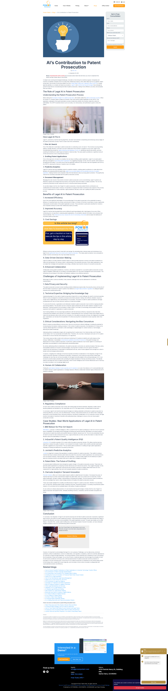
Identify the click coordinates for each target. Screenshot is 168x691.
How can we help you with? (113, 38)
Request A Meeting (72, 536)
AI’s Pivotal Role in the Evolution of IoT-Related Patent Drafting (61, 573)
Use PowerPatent (119, 5)
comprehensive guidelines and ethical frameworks (73, 340)
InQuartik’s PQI (47, 442)
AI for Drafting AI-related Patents (53, 595)
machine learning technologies (85, 85)
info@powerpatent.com (80, 669)
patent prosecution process (93, 97)
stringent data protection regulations (84, 288)
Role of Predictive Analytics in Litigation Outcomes (57, 584)
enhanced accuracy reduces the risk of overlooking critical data (70, 214)
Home (56, 5)
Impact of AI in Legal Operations (53, 576)
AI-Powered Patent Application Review (55, 598)
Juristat (45, 453)
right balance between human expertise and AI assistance (63, 368)
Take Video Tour (77, 659)
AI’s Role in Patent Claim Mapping (53, 597)
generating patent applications (62, 160)
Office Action (105, 5)
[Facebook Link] (44, 672)
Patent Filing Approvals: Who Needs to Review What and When (61, 605)
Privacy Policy (70, 685)
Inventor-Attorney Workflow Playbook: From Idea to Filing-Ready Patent (63, 611)
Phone (108, 28)
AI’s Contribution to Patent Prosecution (67, 12)
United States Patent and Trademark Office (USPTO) (84, 83)
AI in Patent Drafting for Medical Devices (55, 593)
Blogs (95, 5)
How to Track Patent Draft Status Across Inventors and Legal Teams (62, 608)
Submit (115, 47)
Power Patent (46, 12)
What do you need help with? (113, 32)
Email (108, 23)
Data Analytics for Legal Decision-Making (55, 590)
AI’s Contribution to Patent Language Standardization (58, 571)
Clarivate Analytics (47, 475)
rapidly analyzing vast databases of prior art (69, 150)
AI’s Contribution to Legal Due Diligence (55, 581)
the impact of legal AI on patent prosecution (63, 97)
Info (81, 678)
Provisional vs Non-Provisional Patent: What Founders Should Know (62, 609)
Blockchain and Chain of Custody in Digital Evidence (58, 592)
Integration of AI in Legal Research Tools (55, 587)
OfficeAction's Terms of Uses (97, 685)
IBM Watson (46, 429)
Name (108, 18)
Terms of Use (62, 685)
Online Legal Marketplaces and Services (55, 586)
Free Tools (75, 678)
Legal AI (73, 85)
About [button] (86, 5)
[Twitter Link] (47, 672)
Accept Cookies (140, 687)
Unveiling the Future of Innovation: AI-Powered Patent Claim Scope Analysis (64, 575)
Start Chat (153, 682)
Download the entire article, (57, 75)
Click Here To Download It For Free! (58, 229)
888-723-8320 (76, 674)
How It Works (66, 5)
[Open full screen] (162, 651)
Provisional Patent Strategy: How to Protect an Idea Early (59, 606)
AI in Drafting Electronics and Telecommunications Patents (59, 600)
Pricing (77, 5)
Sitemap (107, 685)
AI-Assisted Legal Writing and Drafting (54, 589)
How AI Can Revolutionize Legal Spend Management (58, 578)
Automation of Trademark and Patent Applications (57, 582)
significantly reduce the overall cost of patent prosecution (63, 253)
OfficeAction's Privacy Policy (82, 685)
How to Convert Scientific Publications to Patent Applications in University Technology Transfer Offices (71, 570)
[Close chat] (165, 651)
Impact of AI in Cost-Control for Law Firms (56, 579)
